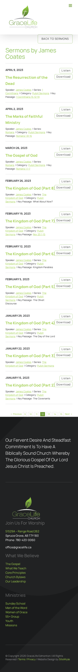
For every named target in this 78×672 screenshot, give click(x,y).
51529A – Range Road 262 (22, 531)
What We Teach (15, 568)
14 (55, 414)
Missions (11, 625)
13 (49, 414)
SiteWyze (64, 659)
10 (31, 414)
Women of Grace (16, 612)
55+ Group (12, 616)
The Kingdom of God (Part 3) (30, 355)
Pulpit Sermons (40, 93)
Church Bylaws (15, 577)
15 (61, 414)
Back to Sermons (55, 39)
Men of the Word (16, 608)
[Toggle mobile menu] (71, 5)
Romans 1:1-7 (23, 168)
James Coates (23, 89)
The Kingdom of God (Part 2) (30, 385)
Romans (9, 132)
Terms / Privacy (27, 659)
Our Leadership (15, 581)
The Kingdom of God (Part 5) (30, 286)
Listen (66, 70)
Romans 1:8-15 (24, 135)
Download (63, 77)
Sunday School (15, 603)
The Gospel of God (21, 155)
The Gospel (12, 564)
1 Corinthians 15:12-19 (28, 96)
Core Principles (15, 573)
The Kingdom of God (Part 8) (30, 188)
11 (37, 414)
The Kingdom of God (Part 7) (30, 221)
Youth (9, 621)
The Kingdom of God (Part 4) (30, 322)
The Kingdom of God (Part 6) (30, 253)
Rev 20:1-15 (39, 234)
